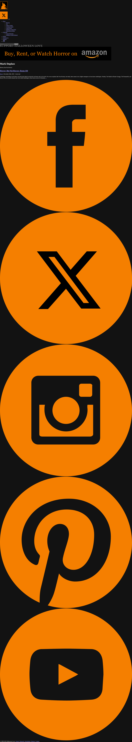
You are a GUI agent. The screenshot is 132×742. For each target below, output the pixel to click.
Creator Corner (9, 26)
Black (1, 74)
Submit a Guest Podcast (12, 35)
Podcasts (5, 32)
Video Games (9, 25)
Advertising (27, 741)
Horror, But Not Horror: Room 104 (14, 71)
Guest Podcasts (9, 33)
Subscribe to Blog (10, 31)
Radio (4, 36)
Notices (33, 741)
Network (22, 741)
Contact (37, 741)
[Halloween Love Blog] (4, 8)
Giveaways (5, 37)
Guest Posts (9, 28)
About (17, 741)
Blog (4, 21)
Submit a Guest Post (11, 29)
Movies (8, 22)
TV (7, 24)
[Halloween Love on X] (4, 18)
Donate (5, 39)
